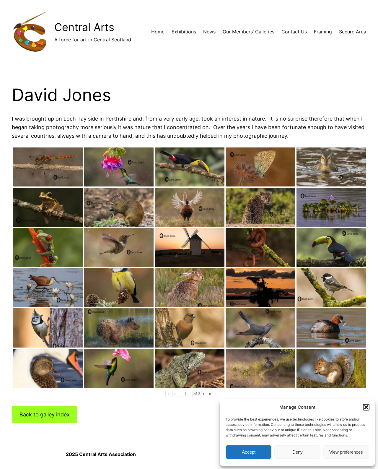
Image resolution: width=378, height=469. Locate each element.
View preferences (346, 452)
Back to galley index (44, 414)
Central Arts (84, 27)
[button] (366, 407)
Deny (297, 452)
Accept (248, 452)
